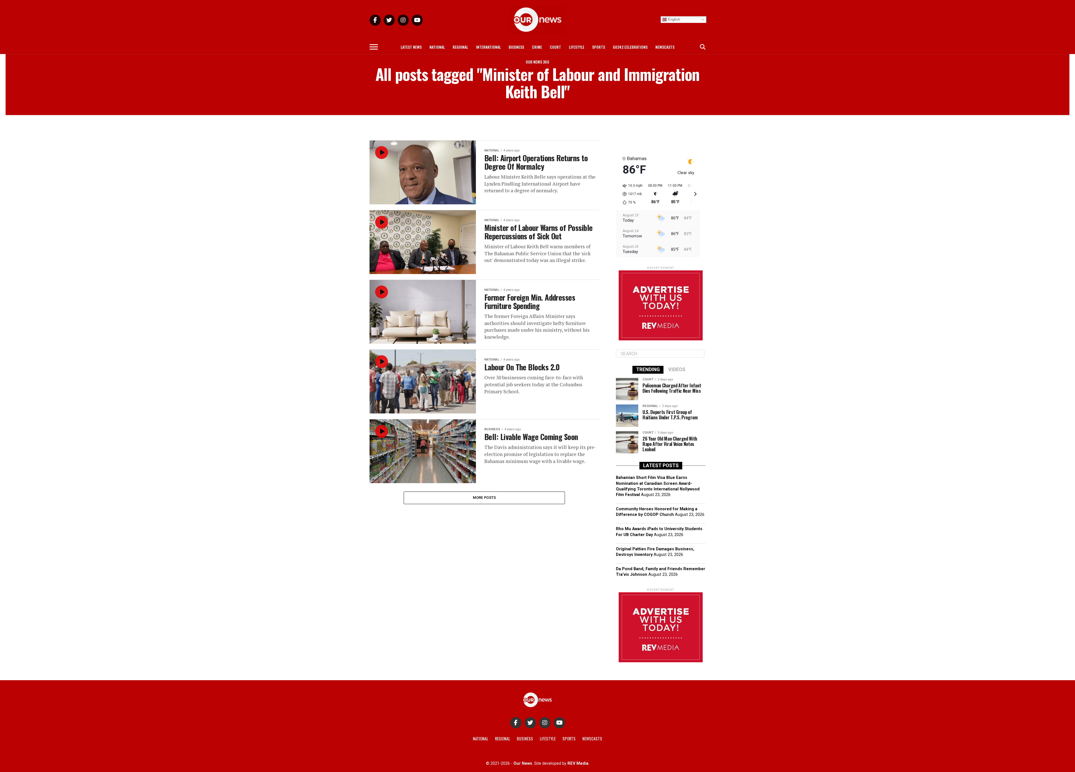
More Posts (484, 497)
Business (516, 47)
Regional (460, 47)
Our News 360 (537, 62)
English (673, 19)
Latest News (411, 47)
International (488, 47)
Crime (537, 47)
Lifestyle (576, 47)
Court (555, 47)
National (437, 47)
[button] (630, 194)
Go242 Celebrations (630, 47)
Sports (598, 47)
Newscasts (664, 47)
